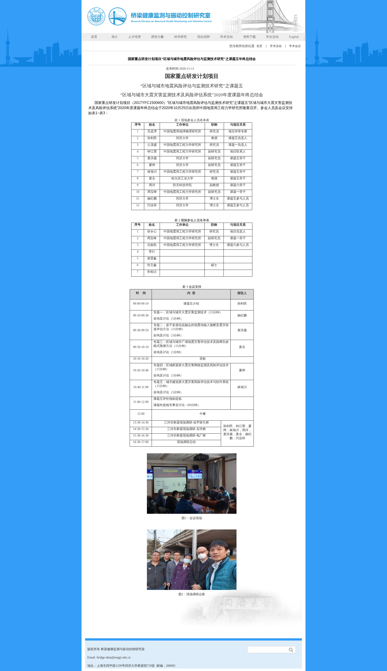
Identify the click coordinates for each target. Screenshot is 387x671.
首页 (259, 46)
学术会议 (295, 46)
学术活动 (276, 46)
